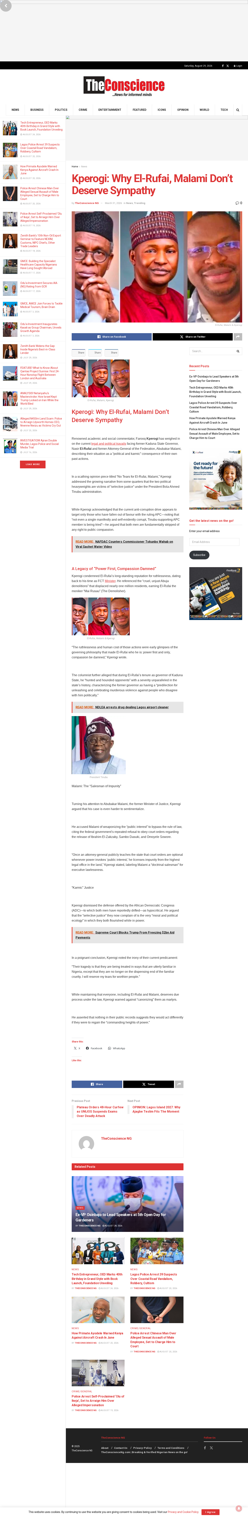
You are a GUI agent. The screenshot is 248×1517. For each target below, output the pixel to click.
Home (75, 166)
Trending (139, 203)
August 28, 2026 (113, 1226)
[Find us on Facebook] (223, 66)
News (15, 109)
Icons (162, 109)
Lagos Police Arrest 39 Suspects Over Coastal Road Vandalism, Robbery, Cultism (40, 148)
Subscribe (199, 554)
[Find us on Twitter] (227, 66)
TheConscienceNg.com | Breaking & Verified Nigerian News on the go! (144, 1452)
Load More (33, 464)
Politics (61, 109)
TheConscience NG (87, 203)
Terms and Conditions (171, 1447)
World (204, 109)
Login (239, 65)
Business (37, 109)
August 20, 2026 (168, 1288)
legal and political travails (108, 443)
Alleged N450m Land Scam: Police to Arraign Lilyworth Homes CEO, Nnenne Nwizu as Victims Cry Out (41, 422)
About (104, 1447)
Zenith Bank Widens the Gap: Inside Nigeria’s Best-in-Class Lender (37, 349)
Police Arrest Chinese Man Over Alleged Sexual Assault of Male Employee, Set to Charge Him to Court (214, 433)
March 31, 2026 (113, 203)
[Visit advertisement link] (124, 30)
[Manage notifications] (239, 1508)
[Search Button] (237, 109)
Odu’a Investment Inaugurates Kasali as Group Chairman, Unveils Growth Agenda (40, 327)
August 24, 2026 (109, 1288)
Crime (83, 109)
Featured (139, 109)
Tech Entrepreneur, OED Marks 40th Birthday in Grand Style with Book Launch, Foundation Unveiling (41, 126)
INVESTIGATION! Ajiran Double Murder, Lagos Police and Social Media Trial (39, 444)
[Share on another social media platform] (238, 337)
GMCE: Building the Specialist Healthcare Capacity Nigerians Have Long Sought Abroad (38, 265)
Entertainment (109, 109)
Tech (224, 109)
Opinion (183, 109)
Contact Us (120, 1447)
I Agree (210, 1512)
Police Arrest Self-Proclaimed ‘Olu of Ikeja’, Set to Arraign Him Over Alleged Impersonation (41, 217)
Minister (110, 581)
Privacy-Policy (142, 1447)
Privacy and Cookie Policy (183, 1512)
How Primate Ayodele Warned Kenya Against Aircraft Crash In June (39, 170)
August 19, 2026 (109, 1410)
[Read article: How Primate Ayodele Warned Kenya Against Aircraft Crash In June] (98, 1310)
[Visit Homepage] (124, 86)
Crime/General (140, 1328)
